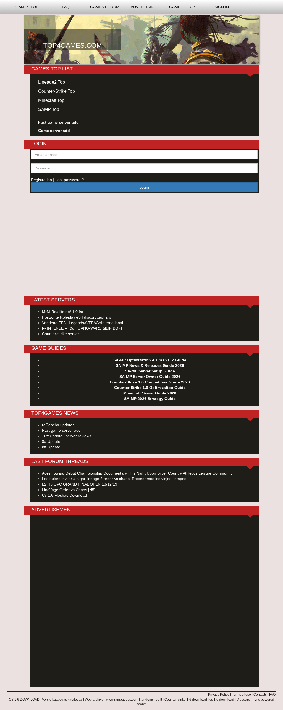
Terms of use (241, 694)
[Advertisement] (144, 601)
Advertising (144, 7)
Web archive (94, 699)
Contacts (260, 694)
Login (144, 187)
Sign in (221, 7)
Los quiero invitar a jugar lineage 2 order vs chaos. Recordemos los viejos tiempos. (114, 478)
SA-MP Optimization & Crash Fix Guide (149, 360)
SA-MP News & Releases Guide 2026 (150, 365)
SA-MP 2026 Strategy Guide (149, 398)
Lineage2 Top (51, 82)
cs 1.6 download (221, 699)
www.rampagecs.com (122, 699)
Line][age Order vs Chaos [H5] (68, 490)
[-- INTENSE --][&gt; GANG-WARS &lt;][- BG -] (82, 328)
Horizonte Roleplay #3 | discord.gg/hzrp (76, 317)
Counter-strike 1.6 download (185, 699)
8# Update (51, 447)
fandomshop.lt (151, 699)
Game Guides (182, 7)
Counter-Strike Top (56, 91)
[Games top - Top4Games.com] (141, 39)
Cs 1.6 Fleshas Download (64, 495)
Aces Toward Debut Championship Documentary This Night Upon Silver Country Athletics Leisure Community (137, 473)
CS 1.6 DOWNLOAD (24, 699)
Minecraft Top (51, 100)
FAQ (66, 7)
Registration (42, 180)
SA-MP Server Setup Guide (150, 371)
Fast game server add (61, 430)
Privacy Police (218, 694)
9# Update (51, 441)
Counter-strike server (60, 334)
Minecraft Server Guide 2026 (149, 393)
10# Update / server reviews (66, 436)
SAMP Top (48, 109)
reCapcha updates (58, 425)
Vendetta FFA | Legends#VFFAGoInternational (82, 322)
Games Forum (104, 7)
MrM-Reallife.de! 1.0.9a (62, 311)
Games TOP (26, 7)
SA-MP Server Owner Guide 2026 (149, 376)
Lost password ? (69, 180)
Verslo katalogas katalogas (62, 699)
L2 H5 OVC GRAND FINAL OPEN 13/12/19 (79, 484)
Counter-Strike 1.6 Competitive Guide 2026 (150, 382)
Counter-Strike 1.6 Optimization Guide (149, 387)
